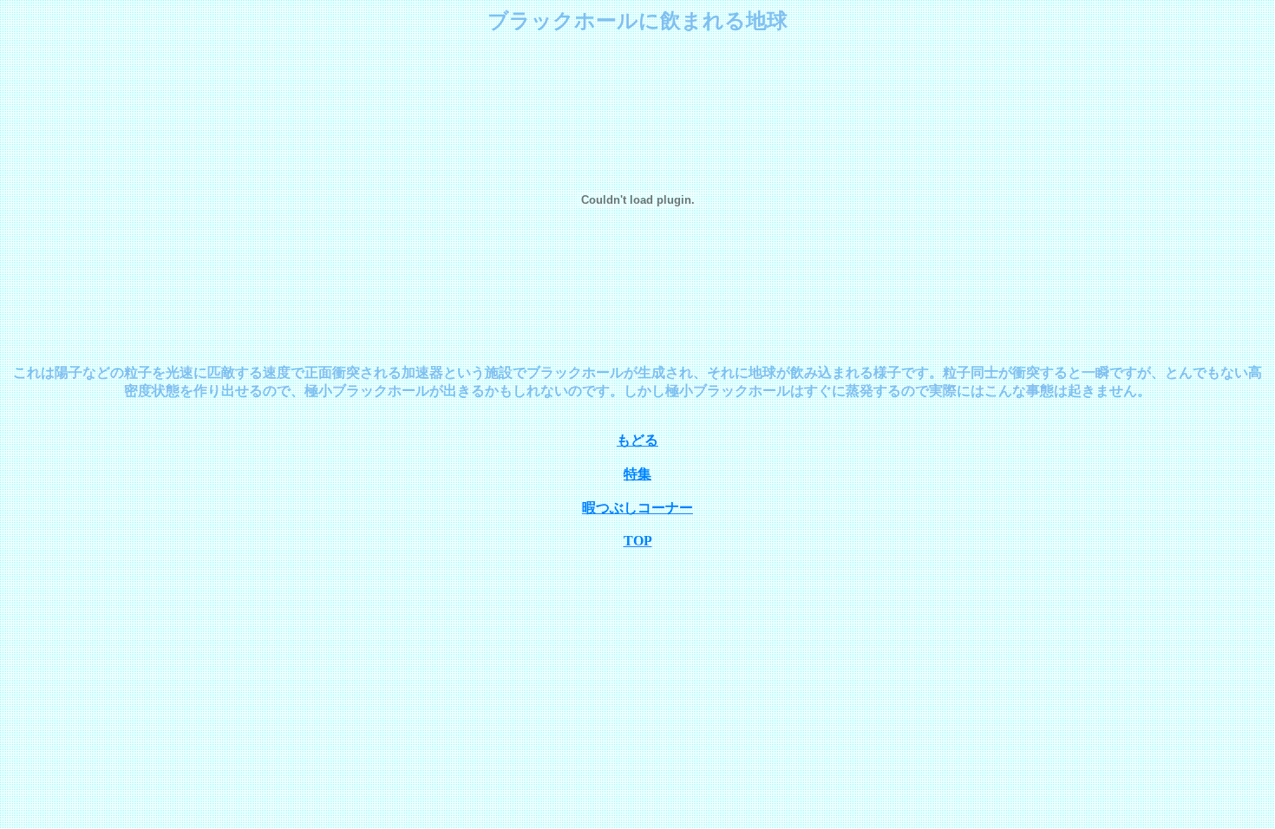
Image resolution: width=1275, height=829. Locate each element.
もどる (637, 440)
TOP (638, 540)
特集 (637, 474)
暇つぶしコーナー (637, 507)
